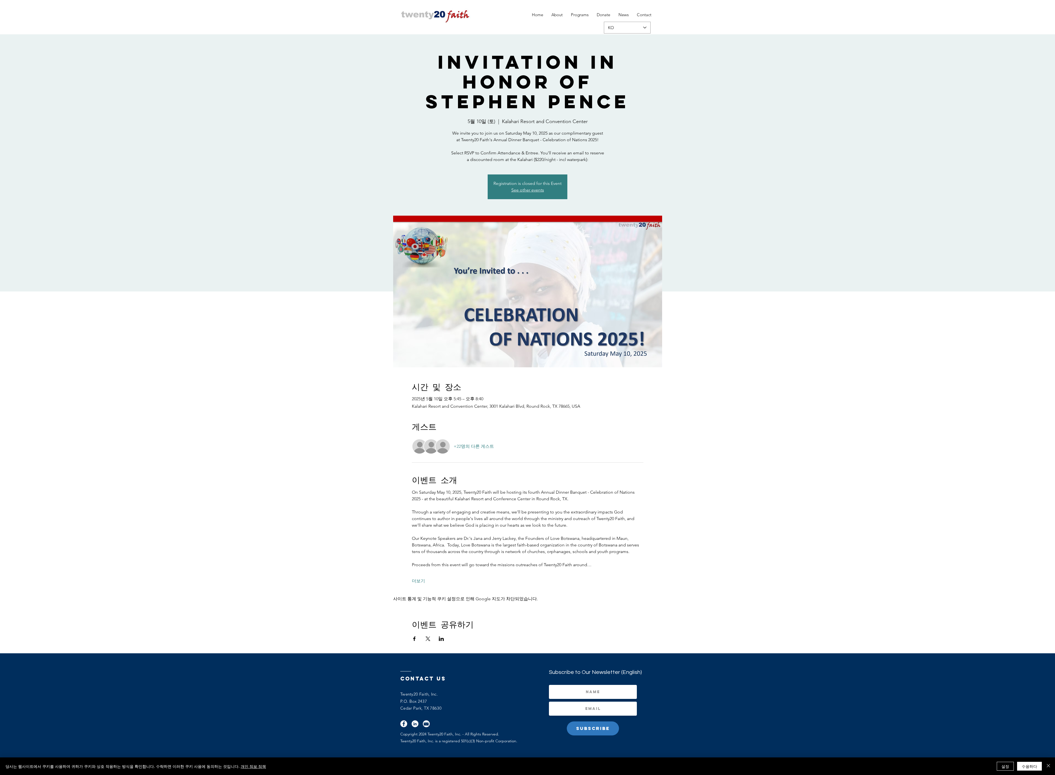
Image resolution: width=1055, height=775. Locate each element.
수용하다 (1029, 766)
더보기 (418, 581)
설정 (1005, 766)
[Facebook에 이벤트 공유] (414, 639)
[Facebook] (403, 723)
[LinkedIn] (415, 723)
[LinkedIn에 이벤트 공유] (441, 639)
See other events (527, 190)
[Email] (426, 723)
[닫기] (1048, 766)
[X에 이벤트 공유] (428, 639)
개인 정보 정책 (253, 766)
